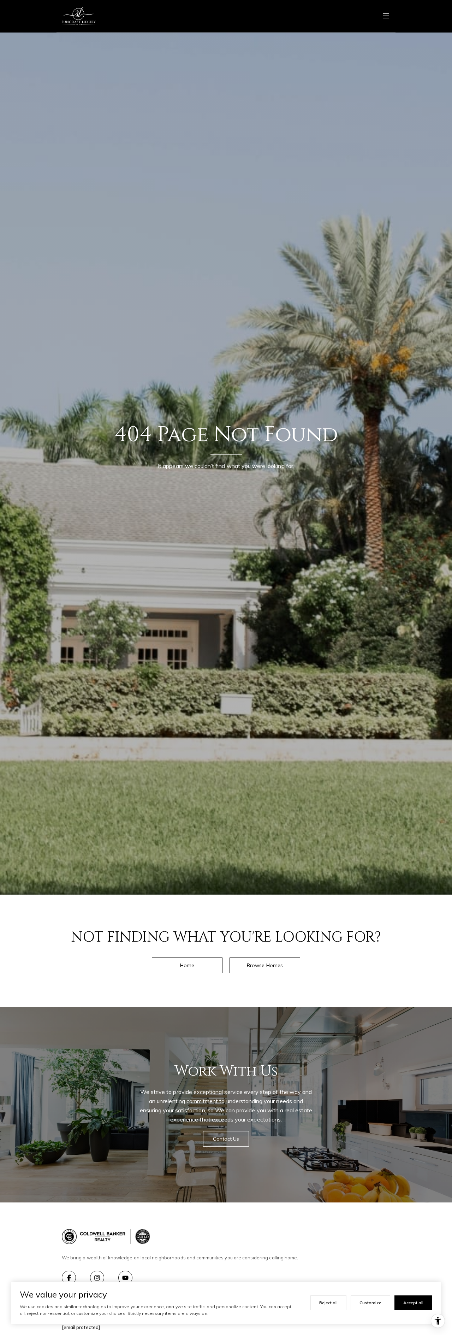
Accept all (413, 1302)
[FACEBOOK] (69, 1278)
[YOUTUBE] (125, 1278)
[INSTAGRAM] (97, 1278)
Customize (370, 1302)
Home (187, 965)
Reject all (328, 1302)
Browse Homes (265, 965)
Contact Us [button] (226, 1139)
